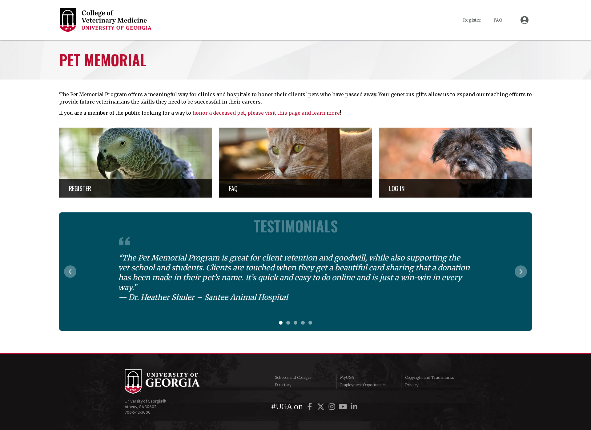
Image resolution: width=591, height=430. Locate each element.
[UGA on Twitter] (321, 407)
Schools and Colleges (293, 377)
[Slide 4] (303, 323)
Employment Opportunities (363, 385)
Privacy (412, 385)
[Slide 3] (295, 323)
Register (472, 20)
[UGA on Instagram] (332, 407)
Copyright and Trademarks (429, 377)
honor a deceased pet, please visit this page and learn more (266, 113)
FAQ (497, 20)
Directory (283, 385)
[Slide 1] (281, 323)
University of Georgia (171, 381)
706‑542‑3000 (138, 412)
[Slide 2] (288, 323)
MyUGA (347, 377)
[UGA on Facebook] (310, 407)
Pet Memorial (103, 60)
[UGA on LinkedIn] (354, 407)
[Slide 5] (310, 323)
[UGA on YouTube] (343, 407)
